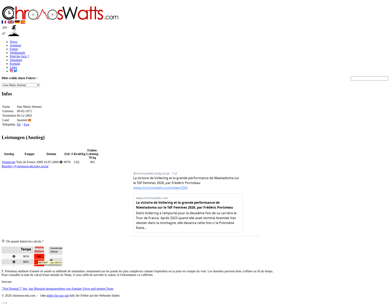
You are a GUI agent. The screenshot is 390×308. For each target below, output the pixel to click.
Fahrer (14, 49)
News (13, 41)
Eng (26, 124)
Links (13, 67)
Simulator (16, 60)
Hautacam (8, 162)
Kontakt (15, 63)
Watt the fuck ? (19, 56)
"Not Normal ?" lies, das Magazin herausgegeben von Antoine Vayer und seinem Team (57, 288)
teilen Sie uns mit (58, 295)
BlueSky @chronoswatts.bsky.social (25, 166)
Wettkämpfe (17, 52)
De (19, 124)
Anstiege (15, 45)
